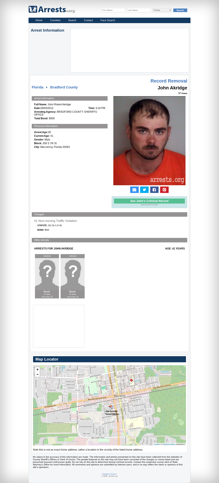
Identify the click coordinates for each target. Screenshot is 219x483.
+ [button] (37, 369)
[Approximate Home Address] (110, 405)
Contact (88, 20)
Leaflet (157, 444)
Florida (37, 87)
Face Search (108, 20)
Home (39, 20)
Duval (47, 291)
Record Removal (169, 80)
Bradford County (64, 87)
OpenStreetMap (169, 444)
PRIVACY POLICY (109, 474)
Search (72, 20)
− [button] (37, 374)
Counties (55, 20)
